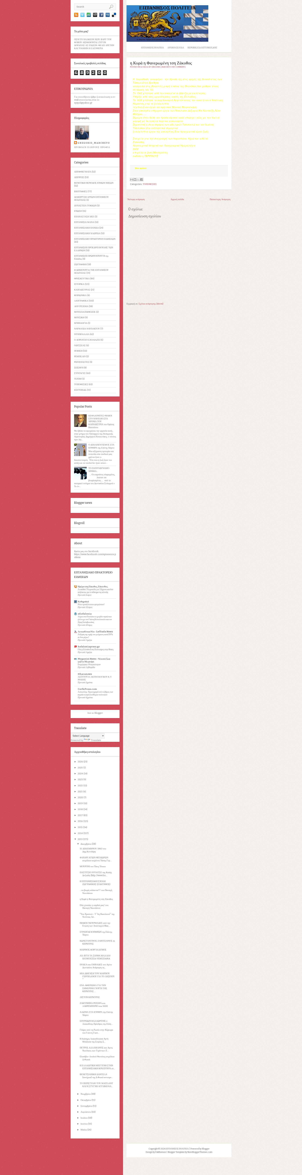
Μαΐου (84, 1129)
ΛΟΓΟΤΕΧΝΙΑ (81, 306)
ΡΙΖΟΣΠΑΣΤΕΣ (81, 362)
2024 (81, 773)
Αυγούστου (86, 1112)
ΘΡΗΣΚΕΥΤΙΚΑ (82, 278)
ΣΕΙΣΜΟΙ (78, 367)
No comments (179, 67)
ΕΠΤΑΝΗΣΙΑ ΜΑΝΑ (84, 222)
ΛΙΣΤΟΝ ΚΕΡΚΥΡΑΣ (90, 997)
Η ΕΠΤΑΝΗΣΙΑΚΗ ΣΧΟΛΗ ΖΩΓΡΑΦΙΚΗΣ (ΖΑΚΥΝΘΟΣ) (95, 883)
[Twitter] (82, 16)
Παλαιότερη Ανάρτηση (220, 199)
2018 (80, 809)
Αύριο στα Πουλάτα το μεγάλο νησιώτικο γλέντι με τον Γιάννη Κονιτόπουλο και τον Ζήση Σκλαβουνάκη (95, 619)
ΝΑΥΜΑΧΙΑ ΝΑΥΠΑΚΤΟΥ (87, 328)
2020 (81, 797)
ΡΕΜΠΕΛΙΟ (80, 356)
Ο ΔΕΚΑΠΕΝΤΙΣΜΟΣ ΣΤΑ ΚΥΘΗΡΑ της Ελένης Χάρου (101, 446)
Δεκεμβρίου (86, 844)
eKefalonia (85, 613)
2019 (80, 803)
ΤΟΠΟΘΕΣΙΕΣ (81, 384)
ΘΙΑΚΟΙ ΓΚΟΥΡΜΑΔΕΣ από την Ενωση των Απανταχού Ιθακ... (95, 924)
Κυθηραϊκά (83, 601)
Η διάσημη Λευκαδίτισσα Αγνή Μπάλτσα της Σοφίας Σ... (94, 1040)
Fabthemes (160, 1152)
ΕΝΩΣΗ (78, 211)
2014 (80, 833)
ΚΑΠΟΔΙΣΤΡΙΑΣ (82, 289)
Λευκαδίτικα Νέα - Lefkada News (95, 631)
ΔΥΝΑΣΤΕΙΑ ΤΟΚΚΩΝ (85, 205)
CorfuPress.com (87, 689)
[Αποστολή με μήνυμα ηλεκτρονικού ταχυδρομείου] (131, 179)
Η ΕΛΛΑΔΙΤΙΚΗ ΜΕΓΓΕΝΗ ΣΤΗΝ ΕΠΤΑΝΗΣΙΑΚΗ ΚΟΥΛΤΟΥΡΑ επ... (97, 1067)
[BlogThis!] (135, 179)
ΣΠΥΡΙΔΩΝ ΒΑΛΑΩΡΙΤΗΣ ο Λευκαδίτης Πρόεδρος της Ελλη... (96, 1022)
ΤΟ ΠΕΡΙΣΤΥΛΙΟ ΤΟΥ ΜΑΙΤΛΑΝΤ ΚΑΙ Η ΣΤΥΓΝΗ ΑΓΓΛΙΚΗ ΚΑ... (96, 1085)
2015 (80, 827)
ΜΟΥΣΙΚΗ (79, 317)
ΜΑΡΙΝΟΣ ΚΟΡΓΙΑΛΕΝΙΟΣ (93, 949)
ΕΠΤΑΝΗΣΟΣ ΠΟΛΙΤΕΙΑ (167, 8)
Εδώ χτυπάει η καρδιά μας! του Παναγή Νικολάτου (94, 906)
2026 (81, 761)
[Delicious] (114, 16)
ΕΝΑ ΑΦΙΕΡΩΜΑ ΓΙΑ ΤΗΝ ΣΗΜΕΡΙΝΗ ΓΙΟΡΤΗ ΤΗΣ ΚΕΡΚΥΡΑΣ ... (93, 988)
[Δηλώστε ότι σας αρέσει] (132, 173)
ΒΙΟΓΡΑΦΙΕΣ (80, 191)
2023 (80, 779)
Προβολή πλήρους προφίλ (92, 147)
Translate (96, 740)
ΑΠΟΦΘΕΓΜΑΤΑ (82, 171)
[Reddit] (95, 16)
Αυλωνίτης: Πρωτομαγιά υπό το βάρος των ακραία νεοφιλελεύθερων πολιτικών (95, 693)
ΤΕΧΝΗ (78, 378)
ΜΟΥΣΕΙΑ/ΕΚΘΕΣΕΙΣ (85, 312)
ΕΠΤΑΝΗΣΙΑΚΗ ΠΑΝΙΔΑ (86, 227)
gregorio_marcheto (94, 143)
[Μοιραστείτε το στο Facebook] (141, 179)
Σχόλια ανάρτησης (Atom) (151, 303)
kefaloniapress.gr (89, 646)
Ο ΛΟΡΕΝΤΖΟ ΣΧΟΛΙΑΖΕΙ (87, 340)
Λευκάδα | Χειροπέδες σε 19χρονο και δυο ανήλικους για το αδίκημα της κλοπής (95, 590)
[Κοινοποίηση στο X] (138, 179)
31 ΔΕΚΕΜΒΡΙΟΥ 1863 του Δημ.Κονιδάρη (93, 850)
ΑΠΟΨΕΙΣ (79, 177)
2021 (80, 791)
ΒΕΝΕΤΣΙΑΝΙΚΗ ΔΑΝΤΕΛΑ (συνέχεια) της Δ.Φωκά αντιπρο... (96, 1076)
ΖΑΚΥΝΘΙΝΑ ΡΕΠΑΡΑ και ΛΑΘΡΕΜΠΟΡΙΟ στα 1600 (94, 1004)
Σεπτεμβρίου (87, 1106)
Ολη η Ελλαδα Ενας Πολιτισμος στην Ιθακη (95, 649)
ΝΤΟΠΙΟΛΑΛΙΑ (81, 334)
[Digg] (108, 16)
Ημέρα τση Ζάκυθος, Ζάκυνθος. (93, 586)
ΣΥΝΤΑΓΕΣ (80, 373)
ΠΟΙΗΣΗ (78, 351)
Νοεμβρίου (86, 1094)
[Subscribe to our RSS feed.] (76, 16)
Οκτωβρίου (86, 1100)
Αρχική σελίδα (175, 47)
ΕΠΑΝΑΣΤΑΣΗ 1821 (84, 216)
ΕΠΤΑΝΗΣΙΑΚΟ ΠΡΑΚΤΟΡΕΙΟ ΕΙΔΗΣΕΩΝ (94, 239)
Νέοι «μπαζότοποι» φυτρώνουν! (91, 604)
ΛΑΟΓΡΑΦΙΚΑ (81, 300)
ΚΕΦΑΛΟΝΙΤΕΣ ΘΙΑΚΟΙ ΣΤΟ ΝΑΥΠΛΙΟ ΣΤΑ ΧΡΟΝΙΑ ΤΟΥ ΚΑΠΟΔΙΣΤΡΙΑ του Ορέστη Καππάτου (101, 421)
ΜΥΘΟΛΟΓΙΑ (80, 323)
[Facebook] (101, 16)
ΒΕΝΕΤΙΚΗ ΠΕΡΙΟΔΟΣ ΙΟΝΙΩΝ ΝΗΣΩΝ (93, 183)
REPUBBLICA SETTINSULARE (202, 47)
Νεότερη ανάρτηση (136, 199)
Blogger (98, 713)
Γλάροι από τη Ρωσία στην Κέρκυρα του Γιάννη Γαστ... (96, 1031)
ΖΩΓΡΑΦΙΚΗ (80, 264)
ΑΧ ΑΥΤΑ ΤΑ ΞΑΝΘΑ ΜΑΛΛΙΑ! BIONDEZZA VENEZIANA (95, 957)
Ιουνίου (84, 1123)
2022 (80, 785)
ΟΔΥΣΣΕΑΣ (80, 345)
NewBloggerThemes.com (199, 1152)
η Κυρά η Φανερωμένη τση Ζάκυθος (96, 899)
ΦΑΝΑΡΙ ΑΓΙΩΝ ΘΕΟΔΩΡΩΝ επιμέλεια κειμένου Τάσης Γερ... (96, 859)
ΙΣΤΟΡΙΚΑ (79, 284)
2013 (80, 839)
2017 (80, 815)
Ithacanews (85, 674)
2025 (80, 767)
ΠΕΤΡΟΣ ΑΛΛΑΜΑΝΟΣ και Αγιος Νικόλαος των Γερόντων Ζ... (96, 1049)
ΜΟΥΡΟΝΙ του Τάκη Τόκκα (93, 866)
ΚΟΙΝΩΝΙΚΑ (80, 295)
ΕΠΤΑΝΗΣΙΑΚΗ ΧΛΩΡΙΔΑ (87, 233)
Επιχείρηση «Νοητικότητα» (89, 664)
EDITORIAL (80, 390)
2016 (80, 821)
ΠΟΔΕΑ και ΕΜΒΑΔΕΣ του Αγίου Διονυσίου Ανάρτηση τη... (96, 966)
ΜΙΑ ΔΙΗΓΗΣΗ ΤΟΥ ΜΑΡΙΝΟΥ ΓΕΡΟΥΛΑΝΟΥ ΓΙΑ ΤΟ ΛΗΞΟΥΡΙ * (97, 976)
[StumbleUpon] (89, 16)
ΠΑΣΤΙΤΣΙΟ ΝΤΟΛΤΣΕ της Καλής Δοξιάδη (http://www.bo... (96, 874)
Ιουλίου (84, 1118)
